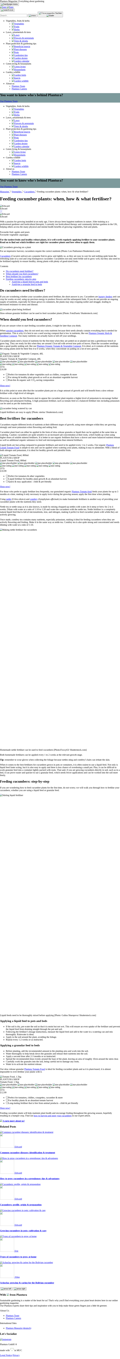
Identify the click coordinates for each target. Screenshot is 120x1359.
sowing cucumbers (14, 330)
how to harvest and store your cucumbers (53, 1115)
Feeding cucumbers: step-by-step (21, 279)
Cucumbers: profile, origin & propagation (21, 1204)
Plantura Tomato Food (34, 1069)
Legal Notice (6, 1355)
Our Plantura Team (9, 101)
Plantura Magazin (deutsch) (18, 1328)
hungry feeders (105, 296)
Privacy (16, 1355)
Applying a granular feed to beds (27, 284)
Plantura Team (18, 86)
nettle (8, 499)
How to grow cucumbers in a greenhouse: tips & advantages (29, 1178)
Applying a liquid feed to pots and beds (30, 281)
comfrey (34, 499)
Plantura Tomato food (82, 491)
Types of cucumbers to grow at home (18, 1257)
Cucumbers (5, 256)
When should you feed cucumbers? (22, 274)
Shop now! (5, 385)
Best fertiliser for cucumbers (19, 276)
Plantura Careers (19, 89)
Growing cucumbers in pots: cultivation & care (23, 1230)
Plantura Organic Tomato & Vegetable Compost (59, 346)
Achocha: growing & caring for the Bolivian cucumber (27, 1283)
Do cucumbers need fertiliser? (19, 271)
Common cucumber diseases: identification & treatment (27, 1152)
